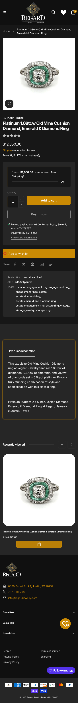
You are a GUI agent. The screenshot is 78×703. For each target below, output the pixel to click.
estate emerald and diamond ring (36, 301)
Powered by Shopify (50, 697)
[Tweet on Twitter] (24, 264)
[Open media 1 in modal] (39, 74)
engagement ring (59, 287)
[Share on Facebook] (15, 264)
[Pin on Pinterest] (32, 264)
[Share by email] (41, 264)
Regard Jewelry (34, 697)
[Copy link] (51, 264)
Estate (43, 291)
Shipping (7, 150)
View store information (24, 237)
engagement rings (27, 291)
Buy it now (39, 214)
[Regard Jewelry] (12, 577)
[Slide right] (71, 74)
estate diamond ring (28, 296)
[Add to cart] (39, 544)
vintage (64, 305)
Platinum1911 (13, 118)
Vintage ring (43, 310)
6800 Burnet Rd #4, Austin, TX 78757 (30, 586)
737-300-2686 (17, 591)
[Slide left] (6, 74)
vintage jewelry (25, 310)
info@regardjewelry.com (22, 597)
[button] (5, 12)
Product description (22, 351)
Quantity (11, 192)
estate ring (52, 305)
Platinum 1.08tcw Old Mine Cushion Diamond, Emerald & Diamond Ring (37, 531)
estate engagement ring (30, 305)
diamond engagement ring (32, 287)
